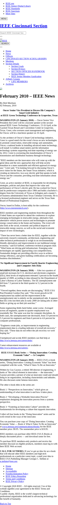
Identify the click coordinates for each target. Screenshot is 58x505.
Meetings (10, 61)
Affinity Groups (13, 79)
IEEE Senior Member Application (26, 76)
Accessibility (11, 471)
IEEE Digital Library (18, 6)
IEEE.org (10, 3)
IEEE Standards (13, 8)
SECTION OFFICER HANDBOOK (28, 71)
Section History (18, 74)
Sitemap (9, 468)
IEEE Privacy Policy (15, 481)
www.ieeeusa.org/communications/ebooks (21, 426)
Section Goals (17, 66)
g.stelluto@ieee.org (8, 461)
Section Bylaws (18, 69)
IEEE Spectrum (13, 11)
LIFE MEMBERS (19, 81)
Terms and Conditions (15, 479)
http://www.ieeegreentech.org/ (14, 208)
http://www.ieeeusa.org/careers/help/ (16, 340)
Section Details (12, 64)
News (8, 53)
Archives (10, 84)
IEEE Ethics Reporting (16, 476)
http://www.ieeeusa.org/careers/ (14, 348)
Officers (9, 56)
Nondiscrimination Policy (17, 474)
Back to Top (5, 503)
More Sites (10, 13)
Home (8, 51)
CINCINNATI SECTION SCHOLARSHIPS (26, 58)
